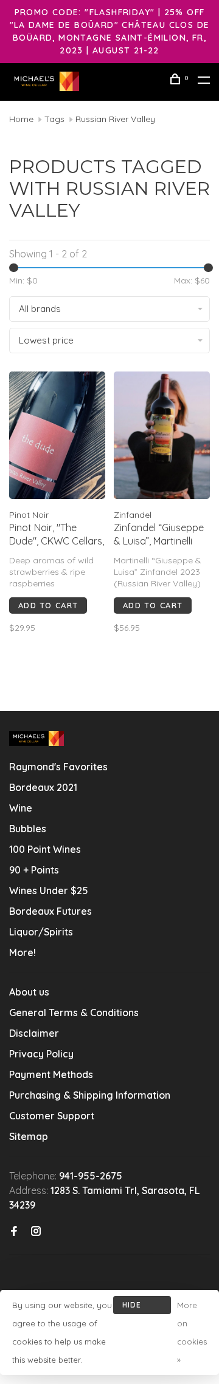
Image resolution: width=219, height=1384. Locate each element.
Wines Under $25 (48, 890)
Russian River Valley (115, 119)
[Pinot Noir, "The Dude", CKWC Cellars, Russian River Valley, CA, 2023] (57, 437)
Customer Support (51, 1116)
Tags (54, 119)
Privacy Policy (41, 1054)
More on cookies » (192, 1332)
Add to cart (48, 605)
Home (21, 119)
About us (29, 992)
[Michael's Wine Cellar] (36, 738)
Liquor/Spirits (41, 932)
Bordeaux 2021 (43, 787)
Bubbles (27, 829)
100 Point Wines (45, 849)
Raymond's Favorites (58, 767)
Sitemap (28, 1136)
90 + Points (34, 870)
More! (22, 952)
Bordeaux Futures (50, 911)
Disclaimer (34, 1033)
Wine (20, 808)
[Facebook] (14, 1232)
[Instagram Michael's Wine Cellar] (36, 1232)
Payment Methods (51, 1074)
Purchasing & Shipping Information (91, 1095)
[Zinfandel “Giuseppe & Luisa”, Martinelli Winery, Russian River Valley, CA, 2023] (162, 437)
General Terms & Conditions (74, 1012)
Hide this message (142, 1307)
